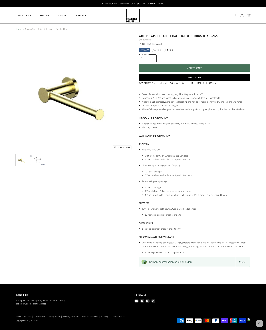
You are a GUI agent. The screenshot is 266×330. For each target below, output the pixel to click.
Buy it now (194, 77)
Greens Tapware (152, 43)
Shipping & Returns (71, 316)
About (18, 316)
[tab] (147, 83)
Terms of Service (118, 316)
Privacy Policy (54, 316)
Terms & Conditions (90, 316)
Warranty (104, 316)
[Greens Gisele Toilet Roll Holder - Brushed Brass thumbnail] (22, 160)
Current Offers (39, 316)
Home (19, 29)
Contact (27, 316)
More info (242, 262)
